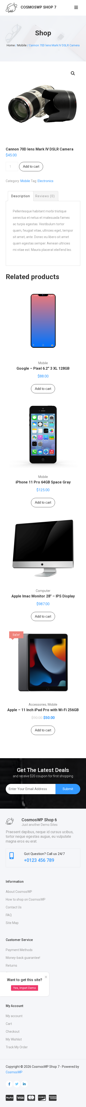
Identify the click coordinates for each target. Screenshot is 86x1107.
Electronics (45, 181)
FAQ (9, 915)
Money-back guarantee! (23, 958)
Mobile (21, 45)
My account (14, 1016)
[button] (73, 73)
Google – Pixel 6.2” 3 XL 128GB (43, 368)
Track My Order (17, 1047)
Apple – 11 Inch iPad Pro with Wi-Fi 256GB (43, 710)
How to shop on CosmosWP (25, 899)
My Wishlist (14, 1039)
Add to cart (31, 166)
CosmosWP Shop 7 (38, 7)
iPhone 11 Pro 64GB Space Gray (43, 482)
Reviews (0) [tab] (45, 196)
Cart (9, 1024)
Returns (11, 965)
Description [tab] (20, 196)
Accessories (37, 704)
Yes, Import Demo (24, 988)
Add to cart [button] (43, 389)
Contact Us (14, 907)
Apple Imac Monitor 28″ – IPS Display (43, 596)
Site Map (12, 923)
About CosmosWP (19, 891)
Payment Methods (19, 950)
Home (11, 45)
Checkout (12, 1031)
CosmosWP (14, 1072)
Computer (43, 591)
